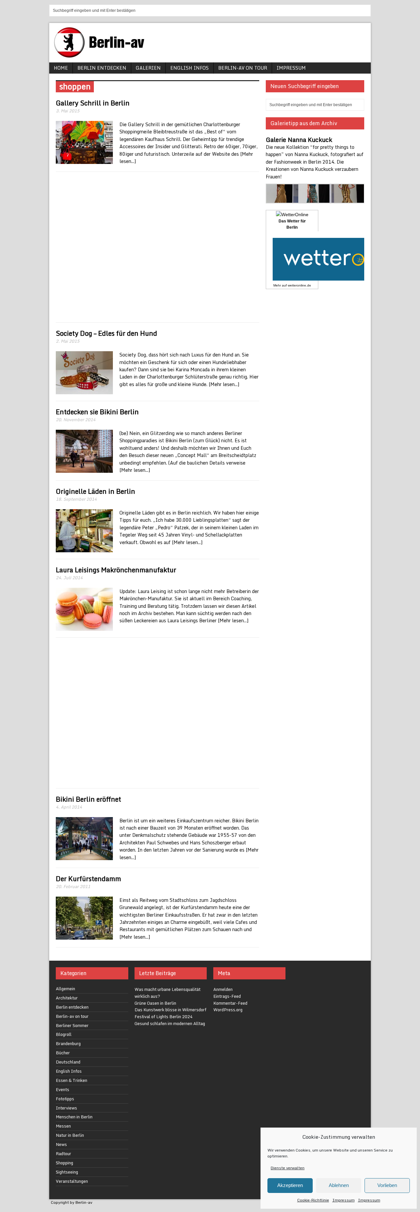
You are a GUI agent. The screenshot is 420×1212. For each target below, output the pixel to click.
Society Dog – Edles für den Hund (106, 333)
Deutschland (68, 1061)
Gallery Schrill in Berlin (93, 103)
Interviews (66, 1107)
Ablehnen (339, 1185)
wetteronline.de (299, 285)
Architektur (67, 997)
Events (62, 1089)
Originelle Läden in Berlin (95, 491)
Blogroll (64, 1034)
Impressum (343, 1200)
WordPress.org (227, 1009)
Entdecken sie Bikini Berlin (97, 411)
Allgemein (65, 988)
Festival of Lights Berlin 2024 (164, 1016)
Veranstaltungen (72, 1181)
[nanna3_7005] (283, 199)
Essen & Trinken (71, 1080)
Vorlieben (387, 1185)
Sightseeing (67, 1172)
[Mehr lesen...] (224, 384)
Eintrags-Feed (227, 996)
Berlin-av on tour (242, 68)
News (61, 1144)
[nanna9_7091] (315, 199)
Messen (63, 1126)
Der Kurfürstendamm (88, 878)
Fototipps (65, 1098)
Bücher (63, 1052)
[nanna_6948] (348, 199)
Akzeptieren (290, 1185)
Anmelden (223, 989)
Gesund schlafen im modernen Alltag (170, 1023)
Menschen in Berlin (74, 1116)
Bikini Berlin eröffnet (88, 799)
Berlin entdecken (101, 68)
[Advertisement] (157, 247)
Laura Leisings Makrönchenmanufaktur (116, 569)
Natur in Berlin (70, 1135)
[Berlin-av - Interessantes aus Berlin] (101, 55)
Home (61, 68)
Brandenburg (68, 1043)
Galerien (148, 68)
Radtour (63, 1153)
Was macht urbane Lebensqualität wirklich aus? (167, 993)
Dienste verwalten (287, 1168)
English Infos (189, 68)
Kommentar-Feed (230, 1003)
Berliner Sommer (72, 1025)
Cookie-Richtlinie (313, 1200)
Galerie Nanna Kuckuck (299, 140)
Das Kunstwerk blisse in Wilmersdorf (170, 1009)
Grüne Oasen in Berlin (155, 1003)
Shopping (64, 1162)
